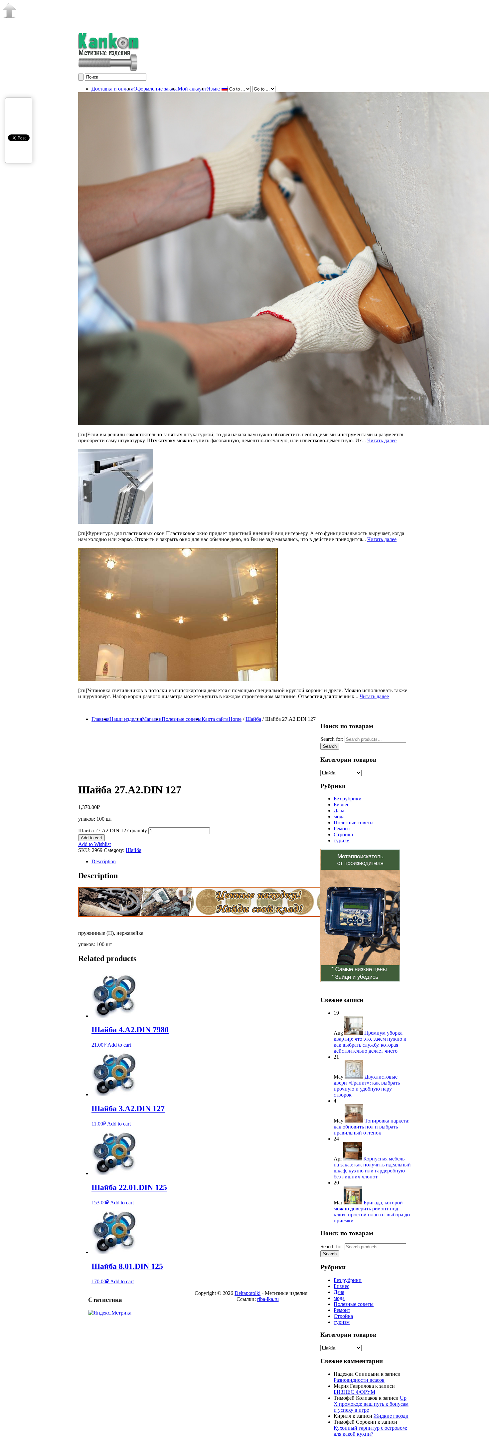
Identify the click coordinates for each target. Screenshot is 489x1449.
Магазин (152, 719)
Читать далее (382, 440)
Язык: (214, 89)
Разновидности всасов (359, 1380)
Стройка (343, 834)
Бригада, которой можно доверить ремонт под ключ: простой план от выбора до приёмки (372, 1211)
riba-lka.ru (268, 1299)
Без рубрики (348, 798)
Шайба (253, 719)
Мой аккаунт (192, 89)
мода (339, 816)
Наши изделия (125, 719)
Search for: (331, 1246)
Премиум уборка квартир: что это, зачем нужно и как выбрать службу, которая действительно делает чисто (370, 1042)
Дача (339, 810)
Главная (100, 719)
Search (330, 1253)
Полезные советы (182, 719)
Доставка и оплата (112, 89)
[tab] (251, 862)
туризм (342, 840)
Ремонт (342, 828)
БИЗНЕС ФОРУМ (354, 1392)
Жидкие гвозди (391, 1416)
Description (103, 861)
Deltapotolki (247, 1293)
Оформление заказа (155, 89)
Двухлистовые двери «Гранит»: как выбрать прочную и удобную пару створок (367, 1086)
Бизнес (341, 804)
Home (235, 719)
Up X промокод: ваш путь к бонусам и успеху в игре (371, 1404)
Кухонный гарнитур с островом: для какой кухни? (370, 1431)
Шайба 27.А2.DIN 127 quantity (112, 830)
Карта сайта (215, 719)
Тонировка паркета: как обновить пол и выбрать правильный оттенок (371, 1127)
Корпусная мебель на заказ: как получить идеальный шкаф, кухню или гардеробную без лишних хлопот (372, 1167)
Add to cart (91, 837)
